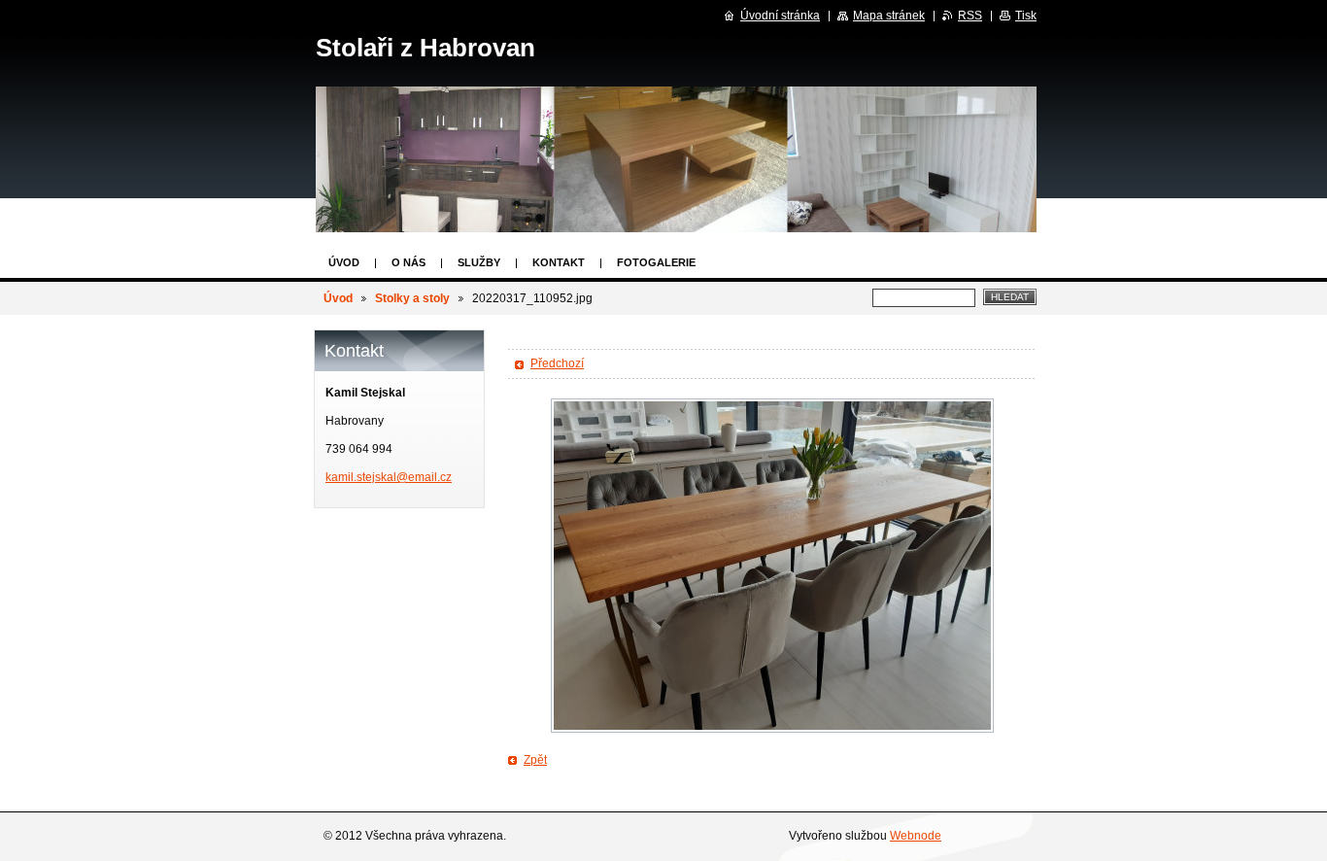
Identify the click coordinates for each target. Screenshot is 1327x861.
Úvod (343, 262)
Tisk (1026, 15)
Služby (479, 262)
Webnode (915, 836)
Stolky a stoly (412, 298)
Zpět (535, 760)
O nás (408, 262)
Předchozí (557, 363)
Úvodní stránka (780, 15)
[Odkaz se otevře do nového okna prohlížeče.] (772, 565)
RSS (970, 15)
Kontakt (558, 262)
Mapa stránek (889, 15)
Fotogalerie (656, 262)
